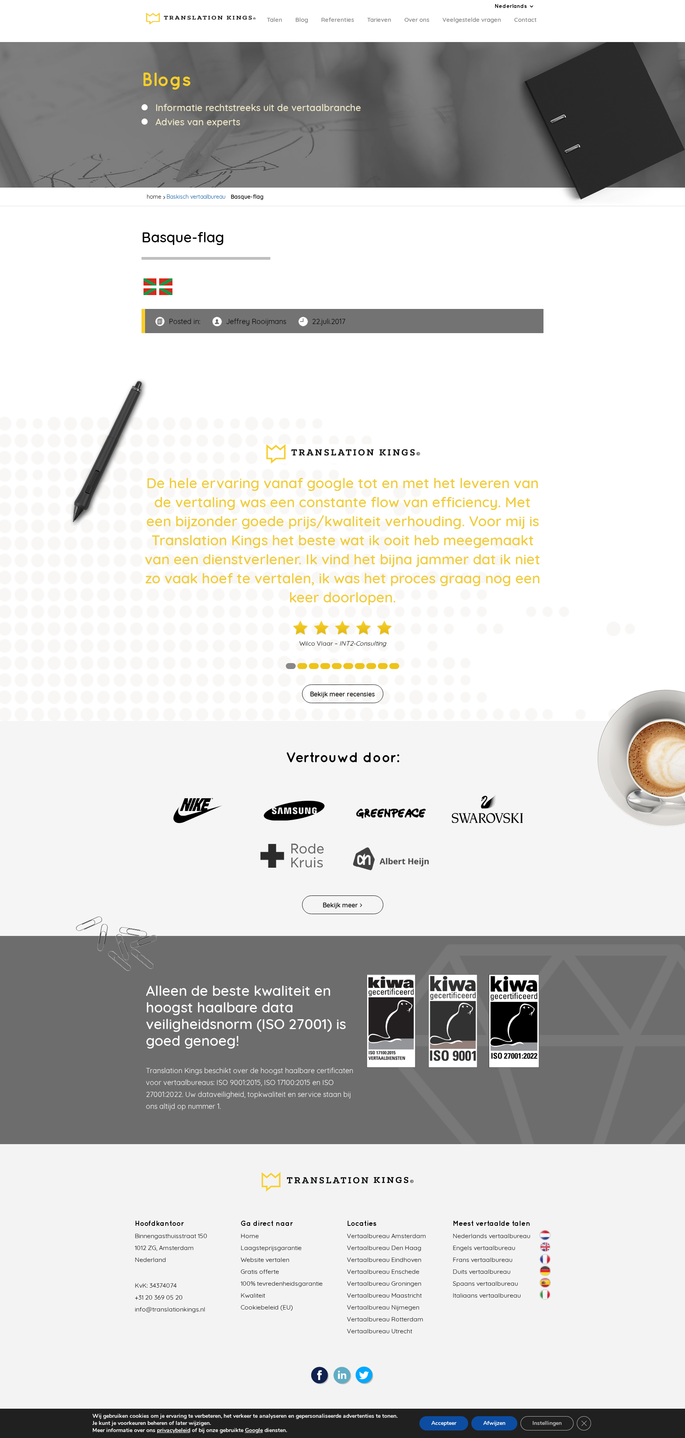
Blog (301, 19)
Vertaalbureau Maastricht (384, 1295)
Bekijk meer (340, 905)
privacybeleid (173, 1430)
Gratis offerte (260, 1271)
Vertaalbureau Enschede (383, 1271)
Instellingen (547, 1423)
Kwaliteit (253, 1295)
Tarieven (379, 19)
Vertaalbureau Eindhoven (384, 1260)
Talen (274, 19)
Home (250, 1236)
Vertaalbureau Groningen (384, 1283)
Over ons (416, 19)
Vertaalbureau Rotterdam (385, 1319)
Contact (525, 19)
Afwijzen (494, 1423)
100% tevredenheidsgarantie (282, 1283)
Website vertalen (265, 1260)
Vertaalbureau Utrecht (379, 1331)
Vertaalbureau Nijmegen (383, 1307)
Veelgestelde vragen (471, 19)
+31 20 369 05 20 (159, 1297)
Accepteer (443, 1423)
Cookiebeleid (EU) (267, 1307)
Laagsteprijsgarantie (271, 1248)
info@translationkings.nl (170, 1309)
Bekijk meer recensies (342, 694)
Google (254, 1430)
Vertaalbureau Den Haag (384, 1248)
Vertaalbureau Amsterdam (386, 1236)
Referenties (337, 19)
